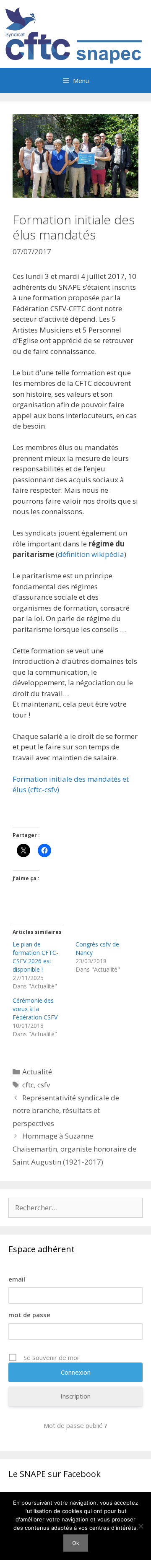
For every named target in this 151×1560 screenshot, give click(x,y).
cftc (28, 1084)
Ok (75, 1543)
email (16, 1279)
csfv (43, 1084)
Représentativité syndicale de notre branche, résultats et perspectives (66, 1110)
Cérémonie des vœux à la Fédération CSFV (35, 1008)
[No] (140, 1526)
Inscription (75, 1396)
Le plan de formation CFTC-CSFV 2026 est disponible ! (35, 956)
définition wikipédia (91, 554)
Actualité (37, 1071)
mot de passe (29, 1314)
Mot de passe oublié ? (75, 1425)
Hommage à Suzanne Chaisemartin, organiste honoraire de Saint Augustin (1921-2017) (74, 1148)
